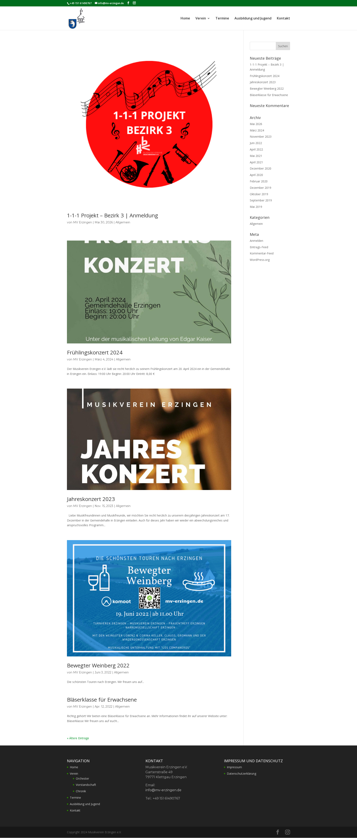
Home (185, 18)
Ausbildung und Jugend (252, 18)
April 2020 (256, 175)
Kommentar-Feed (262, 253)
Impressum (234, 767)
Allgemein (122, 222)
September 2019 (261, 200)
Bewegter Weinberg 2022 (98, 665)
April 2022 (256, 149)
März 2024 (257, 130)
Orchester (82, 778)
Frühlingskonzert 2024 (95, 352)
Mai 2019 (256, 207)
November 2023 (260, 136)
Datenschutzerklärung (241, 773)
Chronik (81, 791)
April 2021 (256, 162)
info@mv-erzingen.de (163, 790)
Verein (200, 18)
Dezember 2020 (260, 168)
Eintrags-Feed (259, 247)
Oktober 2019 (259, 194)
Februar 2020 (259, 181)
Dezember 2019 (260, 188)
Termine (222, 18)
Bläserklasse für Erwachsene (102, 699)
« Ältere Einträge (78, 738)
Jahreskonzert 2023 (91, 499)
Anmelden (256, 241)
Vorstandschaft (86, 785)
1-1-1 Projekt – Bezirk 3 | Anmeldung (112, 215)
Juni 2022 (256, 143)
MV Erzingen (82, 222)
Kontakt (283, 18)
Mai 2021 (256, 156)
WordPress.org (260, 260)
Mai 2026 (256, 124)
